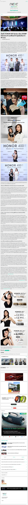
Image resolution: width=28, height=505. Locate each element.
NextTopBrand (14, 10)
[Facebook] (5, 1)
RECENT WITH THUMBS (4, 440)
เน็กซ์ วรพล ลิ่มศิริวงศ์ (3, 483)
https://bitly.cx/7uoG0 (6, 288)
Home (2, 500)
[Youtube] (3, 1)
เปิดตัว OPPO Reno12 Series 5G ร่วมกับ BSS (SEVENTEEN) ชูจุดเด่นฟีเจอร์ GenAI (20, 363)
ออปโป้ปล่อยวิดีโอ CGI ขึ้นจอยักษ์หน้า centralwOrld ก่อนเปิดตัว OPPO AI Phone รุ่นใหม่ (7, 363)
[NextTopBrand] (14, 8)
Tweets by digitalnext (14, 405)
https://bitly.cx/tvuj (22, 280)
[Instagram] (2, 1)
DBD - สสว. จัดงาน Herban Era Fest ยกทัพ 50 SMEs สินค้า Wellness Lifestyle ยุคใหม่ (16, 449)
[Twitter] (4, 1)
